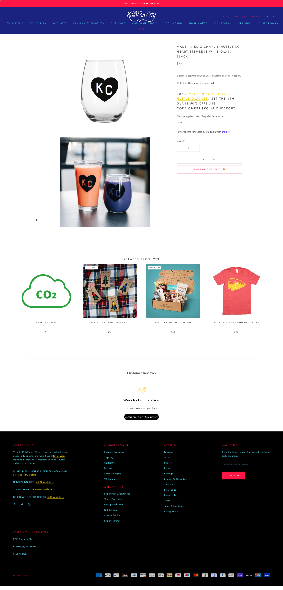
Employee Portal (112, 520)
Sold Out (209, 159)
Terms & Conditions (173, 506)
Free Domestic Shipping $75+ (141, 3)
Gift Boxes (118, 23)
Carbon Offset (46, 322)
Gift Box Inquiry (111, 510)
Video (167, 500)
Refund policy (171, 495)
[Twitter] (191, 122)
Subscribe (233, 475)
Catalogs (168, 473)
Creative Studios (112, 515)
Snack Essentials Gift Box (173, 322)
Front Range (170, 489)
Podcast (168, 468)
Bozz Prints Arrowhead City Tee (236, 322)
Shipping (108, 457)
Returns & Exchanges (114, 452)
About (167, 457)
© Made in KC (21, 575)
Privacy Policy (171, 511)
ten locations (59, 455)
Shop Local (169, 484)
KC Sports (59, 23)
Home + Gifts (198, 23)
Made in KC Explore (26, 474)
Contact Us (109, 462)
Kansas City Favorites (88, 23)
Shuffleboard (268, 23)
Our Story (245, 23)
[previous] (10, 295)
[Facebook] (187, 122)
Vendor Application (113, 499)
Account (225, 16)
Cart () (270, 16)
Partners (108, 468)
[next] (272, 295)
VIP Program (222, 23)
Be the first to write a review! (141, 417)
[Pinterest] (196, 122)
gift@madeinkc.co (55, 497)
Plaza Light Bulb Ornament (110, 322)
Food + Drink (174, 23)
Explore (168, 462)
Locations (241, 16)
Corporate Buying (112, 473)
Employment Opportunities (117, 493)
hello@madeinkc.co (45, 482)
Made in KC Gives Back (175, 479)
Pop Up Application (113, 504)
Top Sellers (38, 23)
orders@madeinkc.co (42, 489)
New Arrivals (14, 23)
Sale (142, 29)
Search (256, 16)
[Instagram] (29, 504)
